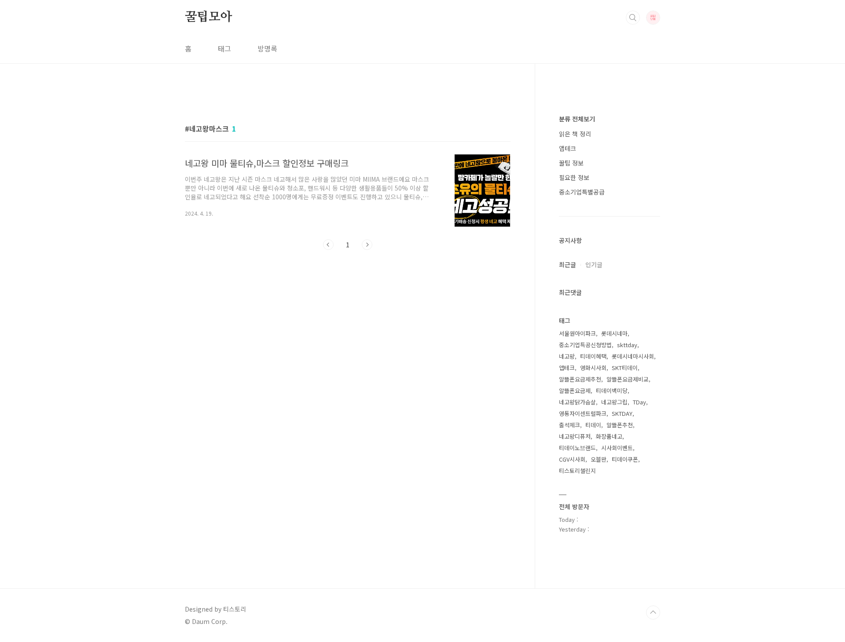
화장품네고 (609, 436)
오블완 (598, 459)
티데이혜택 (593, 356)
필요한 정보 (574, 177)
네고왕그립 (614, 402)
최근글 (567, 264)
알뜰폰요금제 (575, 390)
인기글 (594, 264)
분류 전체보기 (577, 118)
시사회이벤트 (617, 448)
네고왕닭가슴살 (577, 402)
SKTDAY (622, 413)
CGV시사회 (572, 459)
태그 (224, 48)
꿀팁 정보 (571, 162)
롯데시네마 (614, 333)
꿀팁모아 (208, 17)
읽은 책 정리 (575, 133)
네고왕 (567, 356)
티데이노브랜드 (577, 448)
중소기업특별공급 (582, 191)
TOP (653, 612)
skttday (627, 345)
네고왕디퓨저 (575, 436)
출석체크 (569, 425)
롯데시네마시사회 (633, 356)
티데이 (593, 425)
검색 (632, 17)
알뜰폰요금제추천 (580, 379)
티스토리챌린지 (577, 470)
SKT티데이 (625, 367)
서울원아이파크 (577, 333)
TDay (639, 402)
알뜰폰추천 (619, 425)
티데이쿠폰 (625, 459)
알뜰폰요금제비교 (627, 379)
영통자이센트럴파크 (582, 413)
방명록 (267, 48)
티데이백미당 (612, 390)
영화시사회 (593, 367)
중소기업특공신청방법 (585, 345)
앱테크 (567, 148)
